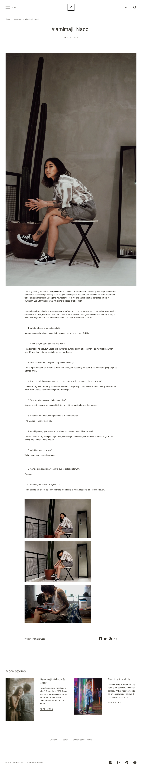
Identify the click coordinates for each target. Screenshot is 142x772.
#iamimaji (17, 19)
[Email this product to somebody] (115, 639)
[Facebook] (110, 763)
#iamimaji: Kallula (119, 679)
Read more (46, 709)
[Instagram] (118, 763)
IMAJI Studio (17, 762)
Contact (53, 739)
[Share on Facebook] (100, 639)
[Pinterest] (126, 763)
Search (65, 739)
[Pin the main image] (110, 639)
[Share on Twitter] (105, 639)
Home (8, 19)
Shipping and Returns (82, 739)
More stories (16, 671)
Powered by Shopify (35, 762)
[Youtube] (134, 763)
